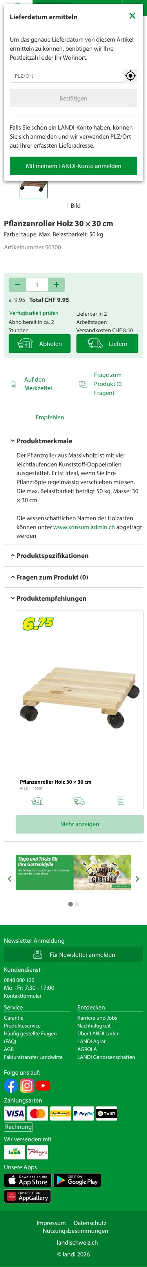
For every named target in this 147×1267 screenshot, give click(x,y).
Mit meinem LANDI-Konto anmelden (74, 166)
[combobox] (67, 75)
